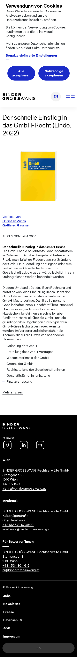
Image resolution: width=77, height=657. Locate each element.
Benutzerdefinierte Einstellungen (31, 55)
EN (56, 96)
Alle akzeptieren (21, 73)
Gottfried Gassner (16, 225)
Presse (8, 612)
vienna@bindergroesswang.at (24, 488)
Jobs (7, 596)
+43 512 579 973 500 (18, 524)
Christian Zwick (14, 221)
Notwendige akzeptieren (54, 73)
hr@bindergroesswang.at (20, 570)
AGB (6, 628)
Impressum (11, 636)
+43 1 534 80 (12, 484)
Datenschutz (49, 48)
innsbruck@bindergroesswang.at (26, 529)
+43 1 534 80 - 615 (15, 565)
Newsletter (11, 604)
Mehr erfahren (12, 392)
